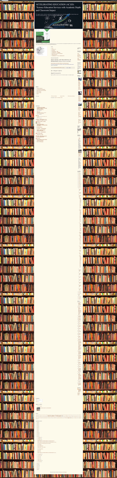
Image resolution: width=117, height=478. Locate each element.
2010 (79, 297)
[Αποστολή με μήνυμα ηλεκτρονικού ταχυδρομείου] (66, 67)
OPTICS (79, 326)
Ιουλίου (80, 276)
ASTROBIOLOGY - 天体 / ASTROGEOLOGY (58, 55)
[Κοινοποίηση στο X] (68, 67)
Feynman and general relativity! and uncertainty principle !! (79, 115)
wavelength (79, 372)
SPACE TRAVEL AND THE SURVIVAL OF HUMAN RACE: (60, 63)
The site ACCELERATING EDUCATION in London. (79, 108)
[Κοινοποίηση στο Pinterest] (70, 67)
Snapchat (79, 328)
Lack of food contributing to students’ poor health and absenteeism (41, 113)
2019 (79, 182)
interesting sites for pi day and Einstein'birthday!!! (79, 357)
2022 (79, 178)
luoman (61, 472)
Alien (79, 317)
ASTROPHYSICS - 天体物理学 (56, 52)
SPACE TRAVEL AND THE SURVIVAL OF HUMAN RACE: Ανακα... (80, 216)
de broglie (79, 331)
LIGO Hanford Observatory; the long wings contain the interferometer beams (79, 376)
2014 (79, 291)
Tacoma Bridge (80, 233)
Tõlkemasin (38, 111)
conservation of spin (39, 133)
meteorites (79, 364)
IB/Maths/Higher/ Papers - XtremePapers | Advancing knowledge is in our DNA (42, 125)
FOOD (38, 115)
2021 (79, 179)
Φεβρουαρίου (80, 285)
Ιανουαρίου (80, 289)
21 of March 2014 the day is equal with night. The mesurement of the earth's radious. (79, 311)
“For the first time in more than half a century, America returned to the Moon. (79, 98)
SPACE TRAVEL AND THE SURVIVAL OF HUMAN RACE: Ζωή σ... (80, 261)
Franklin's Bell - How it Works (80, 241)
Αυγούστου (80, 274)
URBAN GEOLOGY (54, 54)
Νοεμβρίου (39, 438)
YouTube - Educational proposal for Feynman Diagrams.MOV (42, 136)
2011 (79, 296)
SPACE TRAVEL (39, 91)
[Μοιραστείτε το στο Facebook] (69, 67)
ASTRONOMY (79, 316)
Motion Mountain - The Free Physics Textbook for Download (42, 140)
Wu (78, 330)
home (52, 48)
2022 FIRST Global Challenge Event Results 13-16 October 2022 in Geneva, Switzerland (79, 85)
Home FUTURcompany (40, 141)
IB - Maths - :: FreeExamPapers (41, 131)
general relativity (79, 336)
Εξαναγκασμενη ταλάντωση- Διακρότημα (79, 121)
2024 (79, 175)
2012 (79, 294)
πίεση (79, 382)
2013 (79, 293)
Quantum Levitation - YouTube (41, 121)
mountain (79, 366)
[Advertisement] (42, 71)
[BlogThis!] (67, 67)
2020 (79, 180)
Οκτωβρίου (80, 196)
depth (79, 333)
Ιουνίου (80, 279)
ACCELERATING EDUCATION (79, 390)
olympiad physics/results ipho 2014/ (79, 369)
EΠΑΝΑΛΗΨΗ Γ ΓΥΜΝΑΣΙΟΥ (79, 303)
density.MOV (80, 251)
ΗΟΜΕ (38, 93)
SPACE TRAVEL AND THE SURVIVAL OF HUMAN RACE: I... (80, 203)
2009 (79, 298)
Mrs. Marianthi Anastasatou (40, 109)
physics (79, 306)
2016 (79, 185)
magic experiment (79, 363)
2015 (79, 187)
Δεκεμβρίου (80, 189)
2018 (79, 183)
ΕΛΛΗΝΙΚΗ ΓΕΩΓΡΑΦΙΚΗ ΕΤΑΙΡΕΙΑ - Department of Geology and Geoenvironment (42, 108)
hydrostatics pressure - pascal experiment (79, 155)
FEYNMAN (53, 50)
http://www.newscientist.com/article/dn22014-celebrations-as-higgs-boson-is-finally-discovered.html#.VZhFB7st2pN (79, 345)
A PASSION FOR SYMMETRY (41, 89)
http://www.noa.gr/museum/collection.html (79, 353)
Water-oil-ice (80, 254)
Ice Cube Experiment (80, 247)
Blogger (66, 472)
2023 (79, 177)
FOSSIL (79, 321)
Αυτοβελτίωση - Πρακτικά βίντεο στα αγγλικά (42, 117)
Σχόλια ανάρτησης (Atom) (58, 97)
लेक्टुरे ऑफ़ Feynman (79, 384)
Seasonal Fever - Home (40, 134)
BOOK (79, 318)
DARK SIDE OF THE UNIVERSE (41, 90)
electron (79, 334)
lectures (79, 360)
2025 (79, 174)
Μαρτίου (39, 459)
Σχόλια (38, 401)
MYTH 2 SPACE (39, 92)
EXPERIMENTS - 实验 (55, 51)
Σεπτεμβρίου (80, 270)
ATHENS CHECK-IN (39, 88)
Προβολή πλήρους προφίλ (78, 394)
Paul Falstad (38, 122)
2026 (79, 173)
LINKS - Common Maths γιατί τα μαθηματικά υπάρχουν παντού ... (42, 120)
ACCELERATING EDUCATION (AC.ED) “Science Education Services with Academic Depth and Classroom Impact (58, 7)
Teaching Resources (39, 127)
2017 (79, 184)
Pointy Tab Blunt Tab (80, 236)
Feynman (79, 323)
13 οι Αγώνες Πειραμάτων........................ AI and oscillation (79, 56)
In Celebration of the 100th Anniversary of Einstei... (80, 227)
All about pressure (79, 138)
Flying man (38, 138)
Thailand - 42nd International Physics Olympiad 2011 (41, 130)
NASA (79, 325)
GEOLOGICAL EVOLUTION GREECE (57, 53)
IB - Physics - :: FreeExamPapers (41, 128)
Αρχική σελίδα (54, 49)
